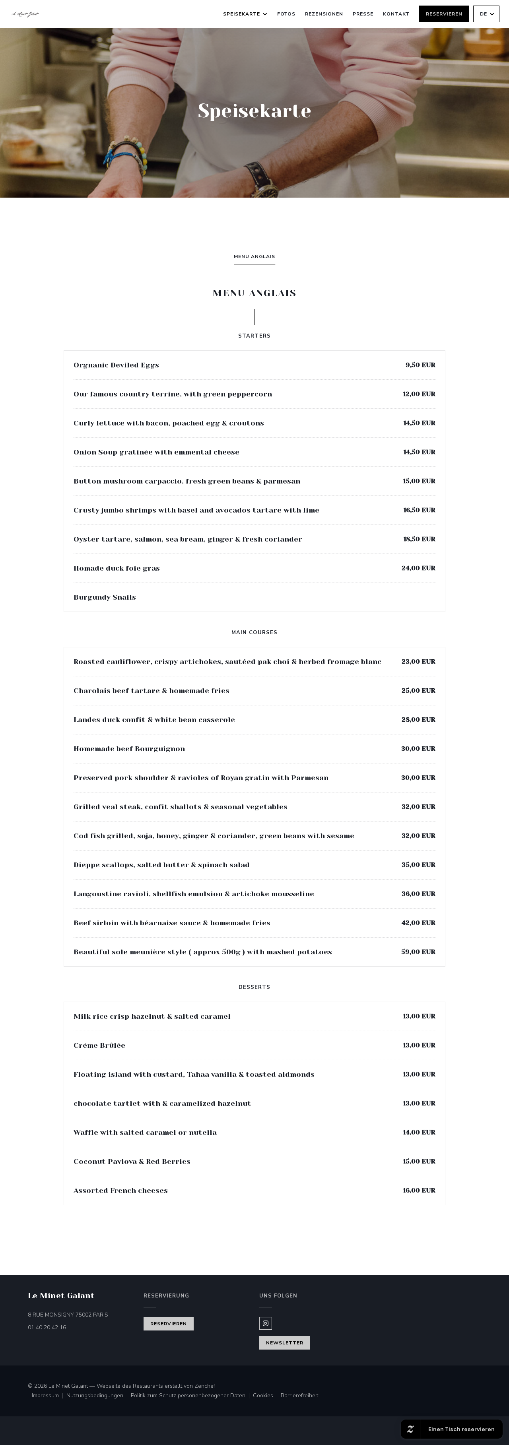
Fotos (286, 14)
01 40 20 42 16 (47, 1327)
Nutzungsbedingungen (98, 1396)
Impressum (49, 1396)
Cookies (267, 1396)
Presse (363, 14)
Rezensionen (324, 14)
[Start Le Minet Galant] (25, 14)
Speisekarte (241, 14)
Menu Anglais (254, 256)
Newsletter (284, 1343)
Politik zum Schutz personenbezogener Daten (192, 1396)
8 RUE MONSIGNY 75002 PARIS (81, 1315)
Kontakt (396, 14)
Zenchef (204, 1386)
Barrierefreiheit (299, 1396)
